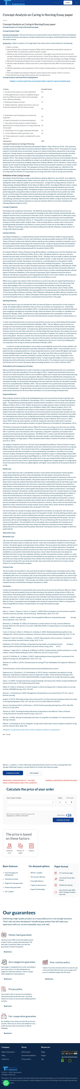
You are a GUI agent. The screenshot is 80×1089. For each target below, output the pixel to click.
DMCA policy (26, 1052)
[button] (6, 1083)
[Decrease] (60, 802)
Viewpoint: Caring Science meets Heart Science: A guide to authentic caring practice (31, 730)
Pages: (60, 798)
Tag (42, 1059)
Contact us (5, 1059)
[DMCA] (67, 1060)
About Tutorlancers (8, 1052)
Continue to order (13, 773)
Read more (8, 952)
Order (68, 3)
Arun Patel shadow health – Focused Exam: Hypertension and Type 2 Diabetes (20, 781)
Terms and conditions (28, 1055)
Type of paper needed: (13, 798)
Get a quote (34, 773)
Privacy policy (26, 1059)
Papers (5, 20)
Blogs (43, 1052)
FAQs (3, 1055)
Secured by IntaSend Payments (69, 1057)
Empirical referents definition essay (61, 780)
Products (56, 3)
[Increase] (72, 802)
